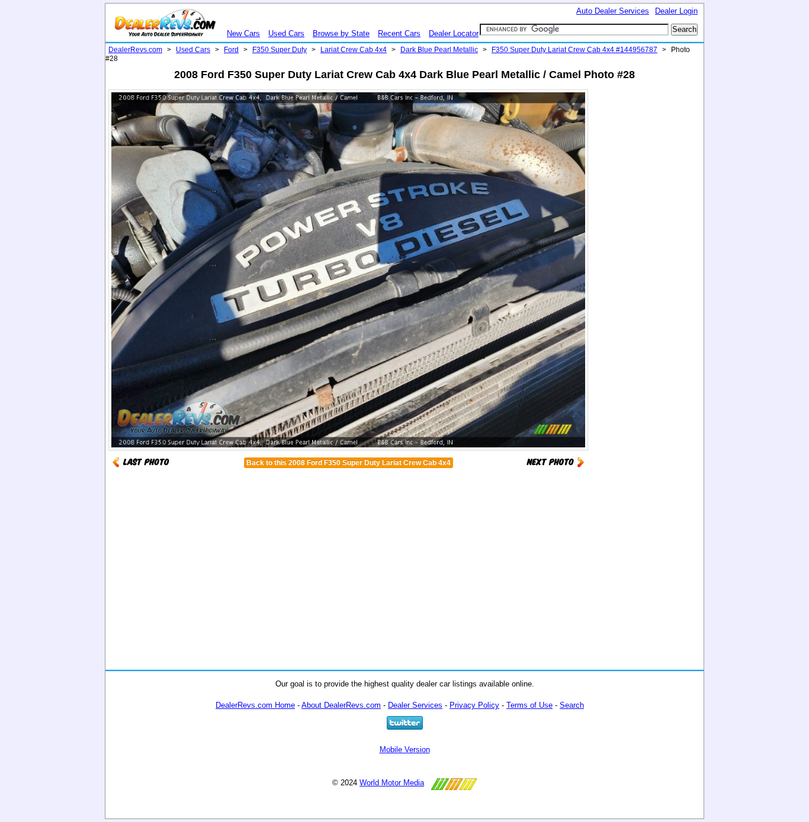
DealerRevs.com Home (255, 705)
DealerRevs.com (135, 50)
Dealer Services (415, 705)
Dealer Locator (454, 33)
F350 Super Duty (279, 50)
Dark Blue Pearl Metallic (439, 50)
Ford (231, 50)
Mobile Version (405, 749)
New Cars (243, 33)
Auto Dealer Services (612, 11)
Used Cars (286, 33)
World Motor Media (391, 782)
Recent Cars (399, 33)
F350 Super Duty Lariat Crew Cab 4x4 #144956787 (574, 50)
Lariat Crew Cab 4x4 (353, 50)
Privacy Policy (474, 705)
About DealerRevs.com (341, 705)
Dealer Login (676, 11)
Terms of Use (529, 705)
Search (572, 705)
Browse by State (341, 33)
